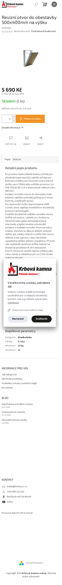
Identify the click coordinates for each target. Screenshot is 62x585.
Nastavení (18, 319)
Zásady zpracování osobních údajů (27, 310)
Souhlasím (41, 319)
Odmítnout (13, 303)
